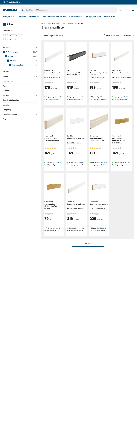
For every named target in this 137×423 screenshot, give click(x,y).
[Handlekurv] (132, 10)
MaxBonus (34, 16)
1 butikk (57, 228)
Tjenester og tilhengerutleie (54, 16)
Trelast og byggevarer (53, 23)
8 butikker (103, 228)
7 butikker (81, 97)
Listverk (70, 23)
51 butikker (126, 97)
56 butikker (104, 97)
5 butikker (103, 162)
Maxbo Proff (109, 16)
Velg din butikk (12, 2)
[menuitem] (20, 52)
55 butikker (81, 162)
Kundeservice (75, 16)
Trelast (64, 23)
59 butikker (59, 97)
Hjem (43, 23)
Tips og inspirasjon (93, 16)
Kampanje (21, 16)
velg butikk (18, 35)
